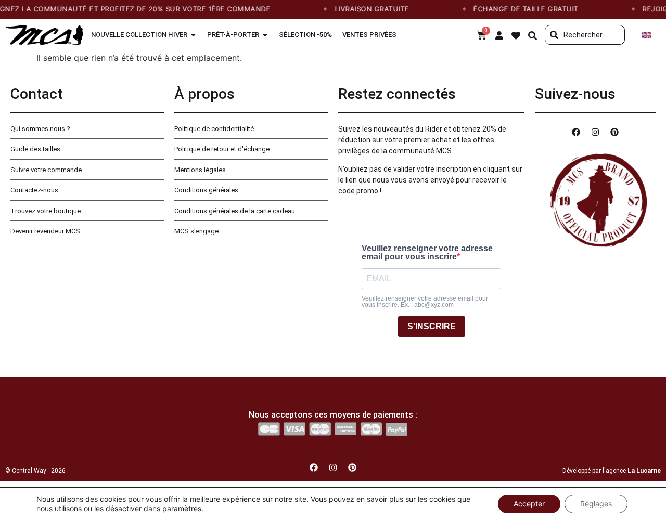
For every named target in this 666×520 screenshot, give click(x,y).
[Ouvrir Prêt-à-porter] (265, 35)
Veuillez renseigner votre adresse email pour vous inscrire (427, 252)
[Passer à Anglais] (647, 35)
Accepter (529, 503)
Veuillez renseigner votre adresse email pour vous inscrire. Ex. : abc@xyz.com (425, 301)
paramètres (181, 508)
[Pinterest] (614, 132)
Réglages (596, 503)
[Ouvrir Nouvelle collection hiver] (193, 35)
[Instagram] (595, 132)
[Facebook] (576, 132)
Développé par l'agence (611, 470)
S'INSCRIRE (431, 326)
